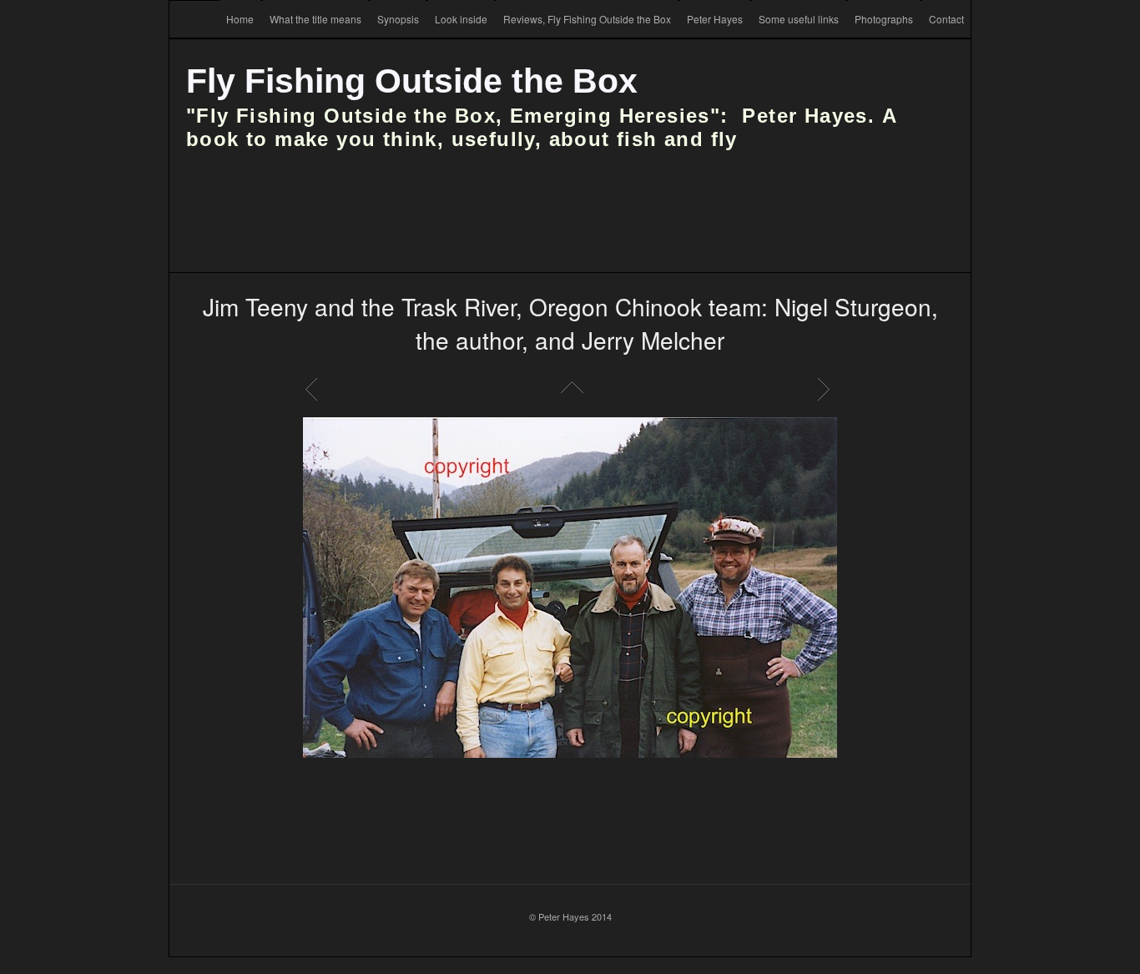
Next (826, 389)
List (570, 389)
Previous (313, 389)
